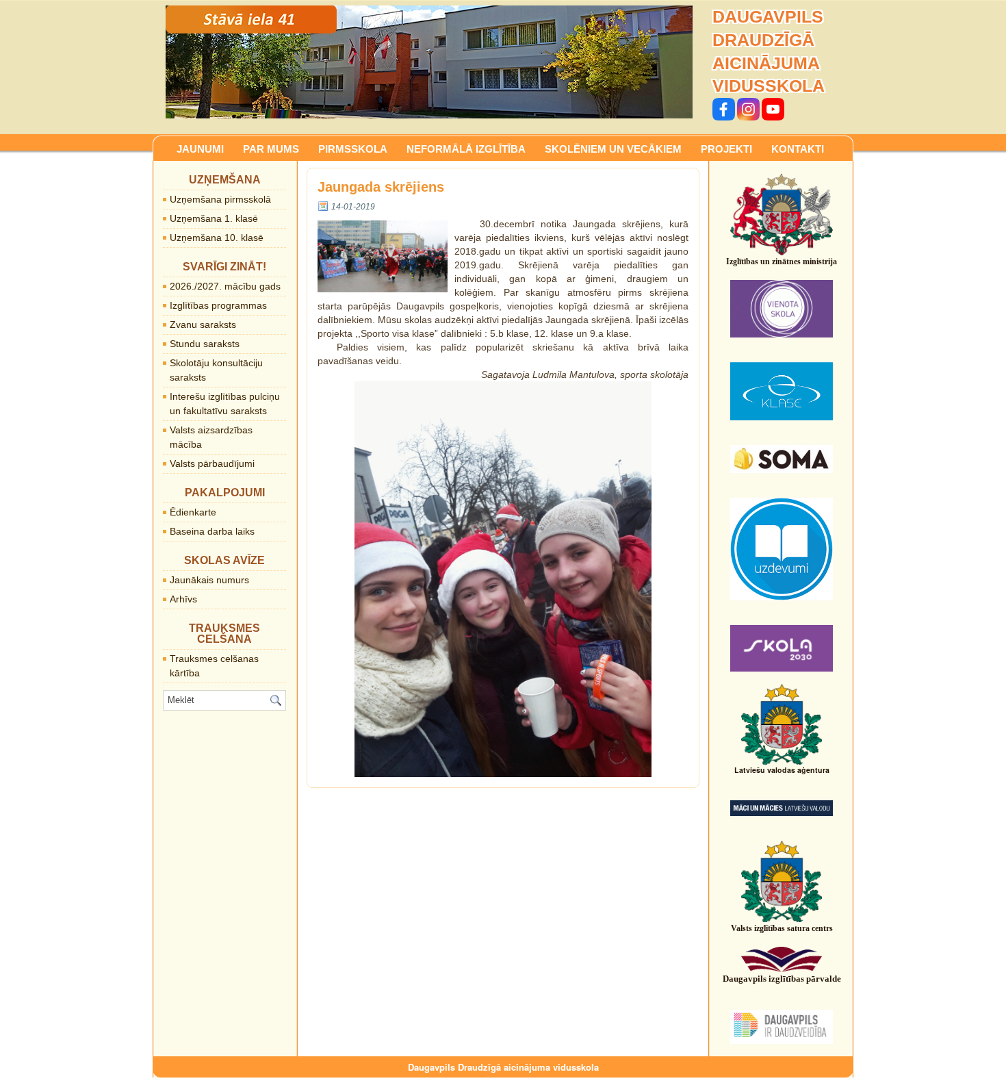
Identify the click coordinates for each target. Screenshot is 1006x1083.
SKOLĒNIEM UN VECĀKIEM (613, 149)
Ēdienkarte (193, 512)
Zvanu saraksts (203, 324)
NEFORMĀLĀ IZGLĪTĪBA (466, 149)
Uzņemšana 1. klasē (214, 218)
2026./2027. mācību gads (225, 286)
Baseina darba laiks (212, 531)
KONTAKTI (797, 149)
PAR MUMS (271, 149)
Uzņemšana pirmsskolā (220, 199)
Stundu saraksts (205, 343)
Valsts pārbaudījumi (212, 463)
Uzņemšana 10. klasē (216, 237)
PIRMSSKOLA (352, 149)
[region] (429, 61)
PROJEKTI (726, 149)
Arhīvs (183, 599)
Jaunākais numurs (209, 579)
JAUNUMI (200, 149)
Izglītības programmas (218, 305)
